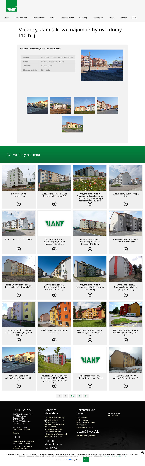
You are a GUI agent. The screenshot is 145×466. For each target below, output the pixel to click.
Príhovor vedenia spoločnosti (23, 441)
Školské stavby (82, 420)
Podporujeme (98, 18)
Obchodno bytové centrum (54, 424)
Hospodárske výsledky (21, 444)
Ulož (85, 460)
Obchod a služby (50, 427)
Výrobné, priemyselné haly (54, 417)
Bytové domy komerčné (53, 429)
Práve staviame (21, 18)
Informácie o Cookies (20, 449)
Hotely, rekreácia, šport (53, 436)
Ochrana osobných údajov (22, 446)
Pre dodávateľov (67, 18)
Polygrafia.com (113, 415)
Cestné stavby (81, 425)
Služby (52, 18)
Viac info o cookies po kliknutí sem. (114, 456)
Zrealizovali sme (38, 18)
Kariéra (111, 18)
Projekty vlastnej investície (86, 436)
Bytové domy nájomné (52, 432)
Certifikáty (83, 18)
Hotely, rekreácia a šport (85, 422)
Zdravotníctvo (81, 417)
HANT (6, 18)
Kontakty (123, 18)
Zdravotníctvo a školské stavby (56, 434)
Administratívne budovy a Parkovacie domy (53, 421)
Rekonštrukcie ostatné (84, 427)
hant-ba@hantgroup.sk (21, 429)
